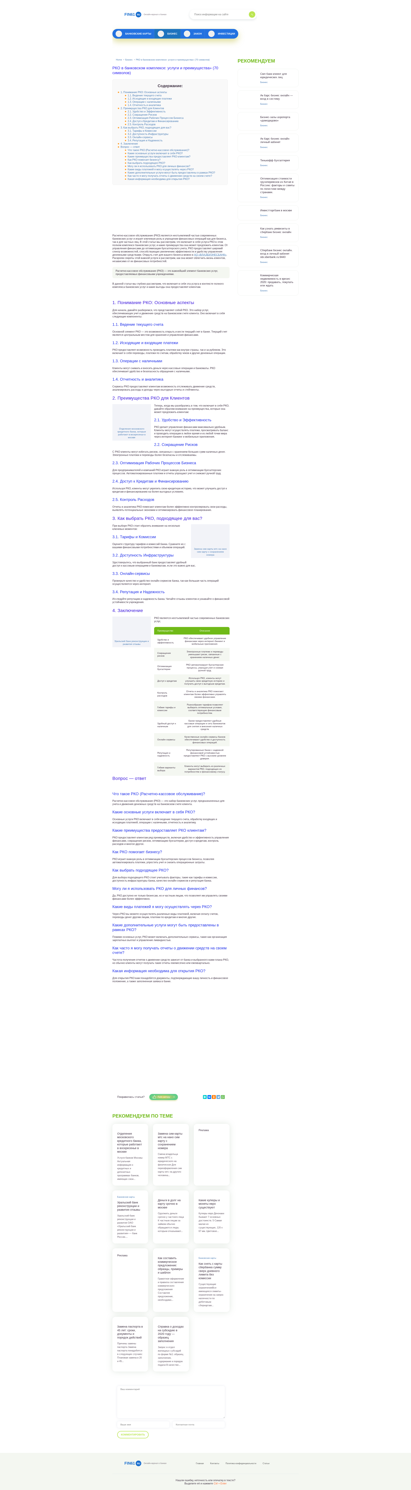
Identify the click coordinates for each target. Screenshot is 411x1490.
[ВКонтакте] (209, 1097)
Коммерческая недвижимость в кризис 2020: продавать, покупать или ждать (276, 280)
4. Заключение (129, 143)
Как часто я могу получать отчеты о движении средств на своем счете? (170, 175)
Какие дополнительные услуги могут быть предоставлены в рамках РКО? (171, 172)
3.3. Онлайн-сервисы (140, 137)
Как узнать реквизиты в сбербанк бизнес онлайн (275, 230)
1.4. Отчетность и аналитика (144, 105)
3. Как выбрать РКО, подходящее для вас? (146, 127)
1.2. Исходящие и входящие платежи (150, 98)
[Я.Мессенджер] (205, 1097)
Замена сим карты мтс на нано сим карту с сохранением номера (210, 552)
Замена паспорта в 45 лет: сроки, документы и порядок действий (130, 1332)
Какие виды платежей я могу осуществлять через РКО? (161, 169)
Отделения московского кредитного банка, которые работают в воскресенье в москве (132, 433)
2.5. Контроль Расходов (142, 124)
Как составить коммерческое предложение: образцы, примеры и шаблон (170, 1265)
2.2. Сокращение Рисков (142, 114)
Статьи (266, 1463)
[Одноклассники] (214, 1097)
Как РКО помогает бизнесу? (144, 159)
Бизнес (172, 33)
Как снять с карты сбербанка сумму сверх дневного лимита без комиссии (210, 1271)
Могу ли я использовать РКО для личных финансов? (159, 166)
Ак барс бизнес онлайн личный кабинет (274, 140)
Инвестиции (226, 33)
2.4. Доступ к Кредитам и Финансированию (153, 121)
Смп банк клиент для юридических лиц (273, 75)
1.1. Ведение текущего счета (145, 95)
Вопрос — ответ (130, 147)
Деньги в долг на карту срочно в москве (169, 1204)
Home (119, 59)
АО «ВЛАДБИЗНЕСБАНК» (210, 254)
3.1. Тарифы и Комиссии (142, 130)
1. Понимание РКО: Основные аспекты (144, 92)
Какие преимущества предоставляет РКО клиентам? (159, 156)
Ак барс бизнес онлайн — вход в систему (276, 97)
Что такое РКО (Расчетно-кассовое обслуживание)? (158, 150)
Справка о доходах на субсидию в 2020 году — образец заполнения (171, 1334)
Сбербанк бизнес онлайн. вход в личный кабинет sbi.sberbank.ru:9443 (276, 254)
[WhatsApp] (223, 1097)
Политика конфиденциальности (241, 1463)
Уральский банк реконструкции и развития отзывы (131, 642)
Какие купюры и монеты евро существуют (209, 1204)
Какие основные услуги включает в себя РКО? (155, 153)
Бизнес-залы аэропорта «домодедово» (275, 119)
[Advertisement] (171, 211)
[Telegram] (218, 1097)
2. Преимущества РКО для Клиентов (142, 108)
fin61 (132, 14)
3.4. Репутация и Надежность (145, 140)
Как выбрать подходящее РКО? (146, 163)
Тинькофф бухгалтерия (275, 160)
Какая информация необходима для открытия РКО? (159, 179)
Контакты (214, 1463)
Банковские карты (138, 33)
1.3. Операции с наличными (144, 102)
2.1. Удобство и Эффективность (147, 111)
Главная (200, 1463)
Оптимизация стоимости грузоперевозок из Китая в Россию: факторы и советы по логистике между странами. (277, 185)
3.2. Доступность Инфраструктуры (148, 134)
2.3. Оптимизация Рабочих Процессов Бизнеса (156, 118)
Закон (197, 33)
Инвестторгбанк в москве (276, 210)
